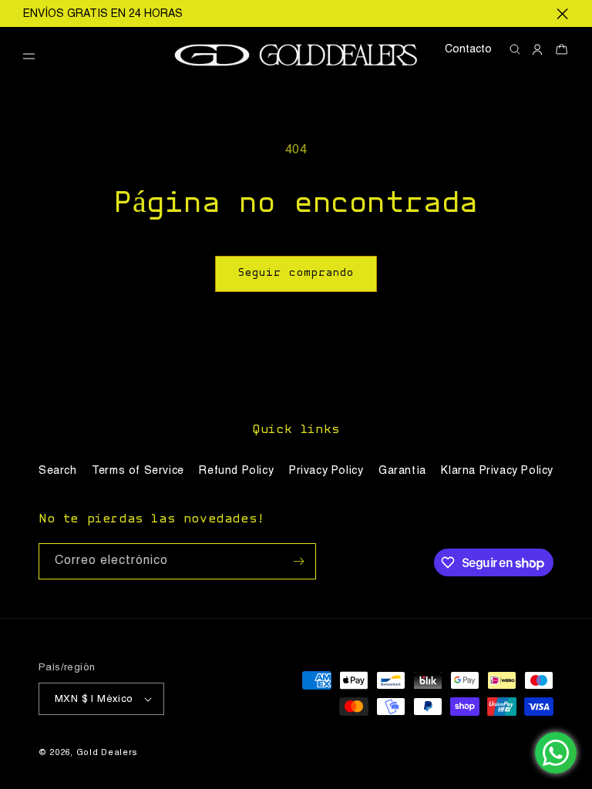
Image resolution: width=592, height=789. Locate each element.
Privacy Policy (326, 470)
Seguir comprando (296, 273)
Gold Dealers (107, 753)
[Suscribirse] (298, 561)
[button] (34, 56)
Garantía (402, 470)
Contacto (468, 49)
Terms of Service (138, 470)
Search (58, 470)
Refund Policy (236, 470)
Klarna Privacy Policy (497, 470)
